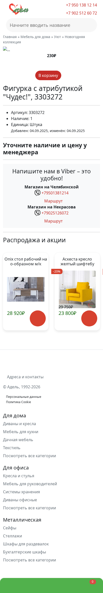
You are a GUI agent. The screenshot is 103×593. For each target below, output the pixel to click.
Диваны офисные (20, 500)
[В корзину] (37, 318)
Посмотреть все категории (30, 455)
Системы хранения (21, 492)
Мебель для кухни (20, 431)
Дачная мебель (18, 439)
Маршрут (53, 201)
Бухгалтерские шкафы (24, 552)
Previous (9, 291)
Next (93, 291)
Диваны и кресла (19, 423)
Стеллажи (12, 536)
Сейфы (9, 528)
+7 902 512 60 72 (81, 13)
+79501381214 (55, 193)
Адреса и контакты (25, 377)
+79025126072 (55, 213)
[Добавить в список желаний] (65, 75)
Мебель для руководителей (30, 484)
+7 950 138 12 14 (81, 5)
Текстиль (11, 447)
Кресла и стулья (18, 476)
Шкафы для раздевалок (26, 544)
